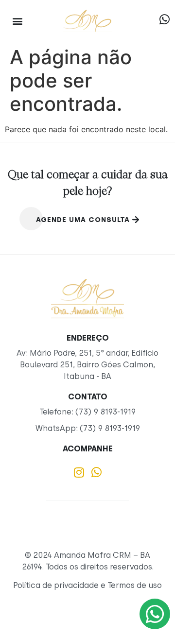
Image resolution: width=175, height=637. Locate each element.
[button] (18, 21)
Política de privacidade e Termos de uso (87, 585)
